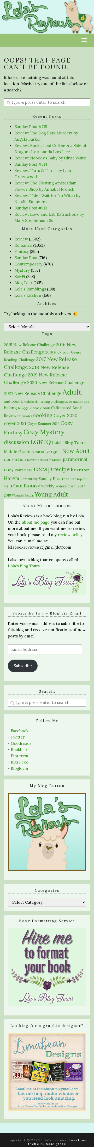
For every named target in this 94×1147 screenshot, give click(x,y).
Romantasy (29, 479)
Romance (23, 245)
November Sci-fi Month (44, 460)
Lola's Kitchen (27, 295)
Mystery (22, 270)
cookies (26, 416)
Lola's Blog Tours (69, 442)
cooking (42, 415)
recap (42, 468)
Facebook (19, 730)
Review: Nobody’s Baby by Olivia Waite (50, 158)
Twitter (18, 737)
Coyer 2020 (66, 415)
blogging (25, 408)
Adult (72, 392)
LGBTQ (40, 441)
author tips (81, 402)
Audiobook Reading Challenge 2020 (48, 402)
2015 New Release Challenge (29, 344)
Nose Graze (56, 1144)
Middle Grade (17, 451)
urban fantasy (24, 486)
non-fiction (15, 459)
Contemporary (28, 264)
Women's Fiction (23, 495)
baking (10, 407)
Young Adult (51, 494)
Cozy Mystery (44, 432)
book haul (41, 408)
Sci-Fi (19, 276)
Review (21, 239)
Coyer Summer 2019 (43, 423)
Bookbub (19, 749)
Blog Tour (23, 282)
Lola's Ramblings (30, 289)
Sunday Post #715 (30, 126)
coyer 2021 (15, 423)
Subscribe (23, 665)
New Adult (76, 451)
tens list (69, 478)
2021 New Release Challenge (32, 393)
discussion (16, 442)
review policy (70, 534)
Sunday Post (25, 257)
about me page (36, 522)
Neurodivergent (46, 451)
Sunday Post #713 (30, 208)
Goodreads (21, 743)
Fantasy (21, 251)
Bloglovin (19, 768)
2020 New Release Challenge (55, 382)
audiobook (13, 401)
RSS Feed (19, 762)
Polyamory (23, 470)
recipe (61, 469)
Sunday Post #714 (30, 164)
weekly (47, 485)
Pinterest (19, 755)
